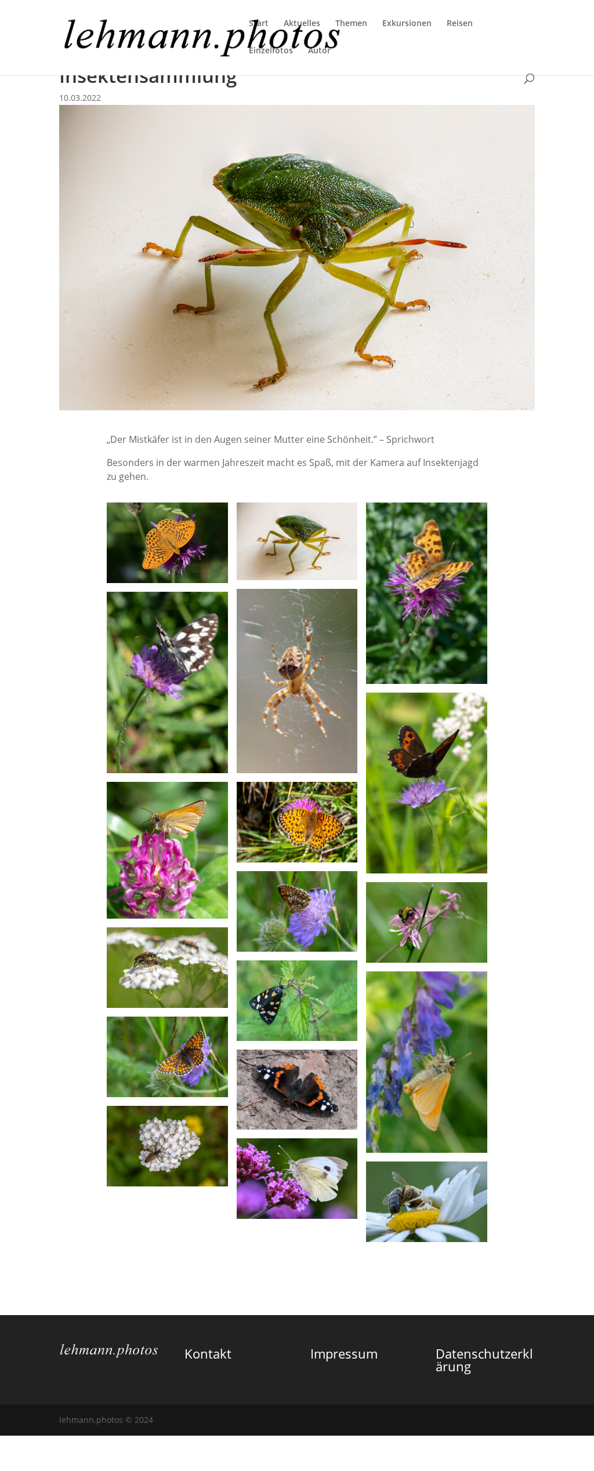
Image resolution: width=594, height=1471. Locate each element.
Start (259, 23)
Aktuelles (302, 23)
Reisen (460, 23)
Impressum (344, 1353)
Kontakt (207, 1353)
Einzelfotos (271, 51)
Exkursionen (407, 23)
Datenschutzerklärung (484, 1360)
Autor (319, 51)
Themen (351, 23)
